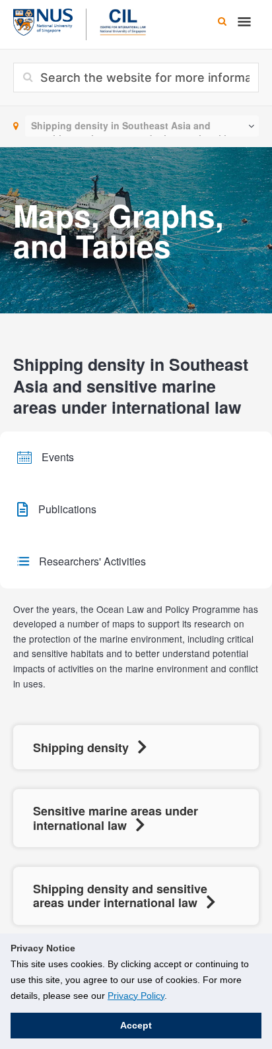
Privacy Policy (136, 995)
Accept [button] (136, 1025)
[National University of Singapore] (43, 20)
